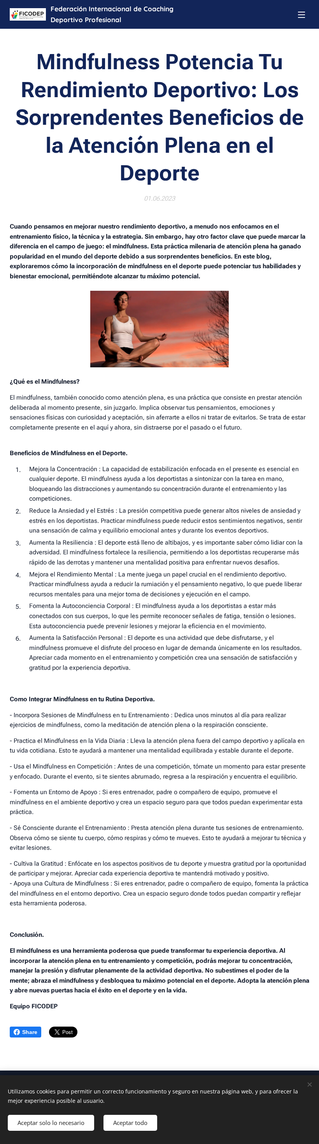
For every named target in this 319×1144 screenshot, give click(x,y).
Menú (301, 14)
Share (29, 1032)
